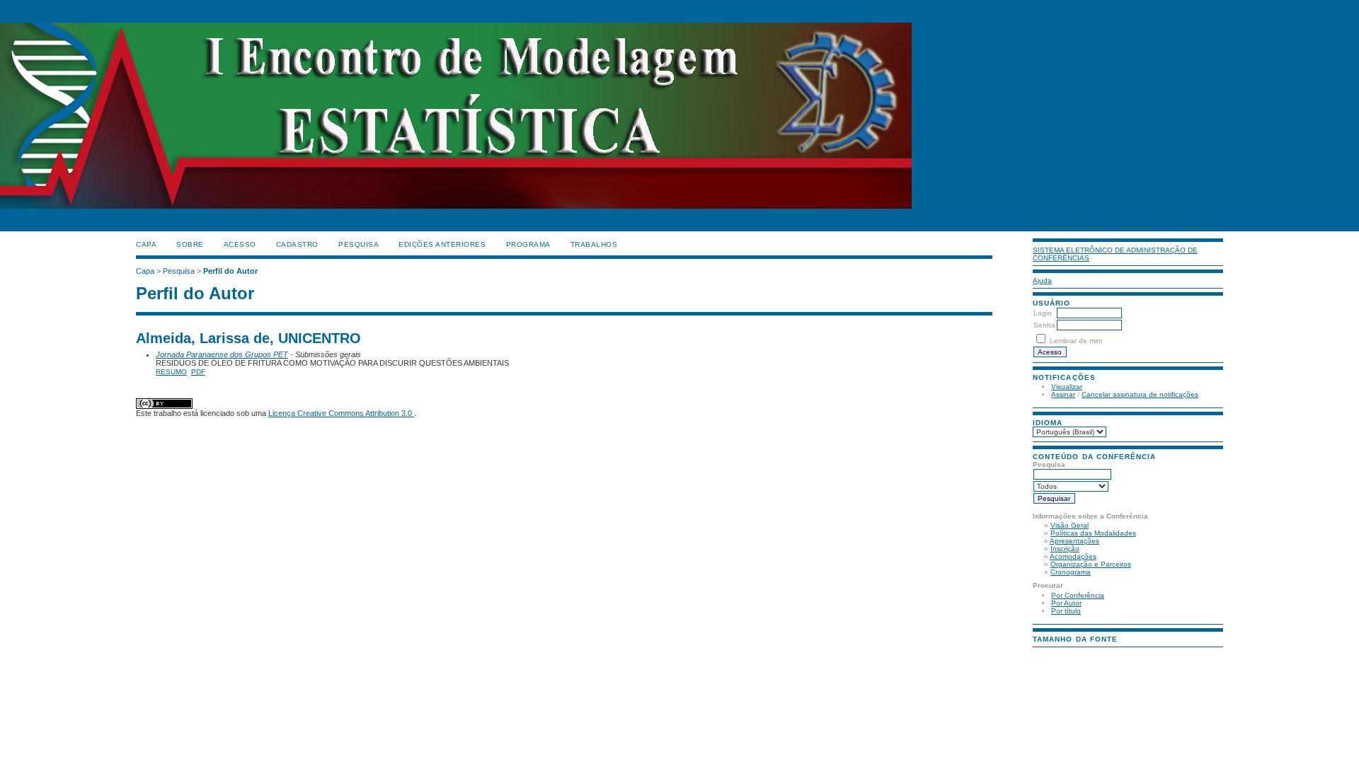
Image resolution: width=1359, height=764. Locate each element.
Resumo (171, 372)
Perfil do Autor (230, 271)
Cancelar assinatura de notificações (1140, 394)
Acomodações (1073, 556)
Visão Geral (1069, 525)
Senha (1044, 325)
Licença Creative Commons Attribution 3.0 (341, 413)
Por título (1066, 611)
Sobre (190, 244)
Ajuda (1042, 280)
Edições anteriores (442, 244)
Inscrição (1064, 548)
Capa (146, 244)
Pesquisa (358, 244)
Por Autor (1066, 603)
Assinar (1063, 394)
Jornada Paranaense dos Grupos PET (222, 354)
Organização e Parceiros (1090, 564)
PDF (198, 372)
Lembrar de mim (1076, 341)
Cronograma (1070, 572)
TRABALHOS (594, 244)
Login (1042, 313)
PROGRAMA (528, 244)
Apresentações (1074, 541)
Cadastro (297, 244)
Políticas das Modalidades (1093, 533)
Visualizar (1066, 386)
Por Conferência (1077, 595)
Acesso (240, 244)
